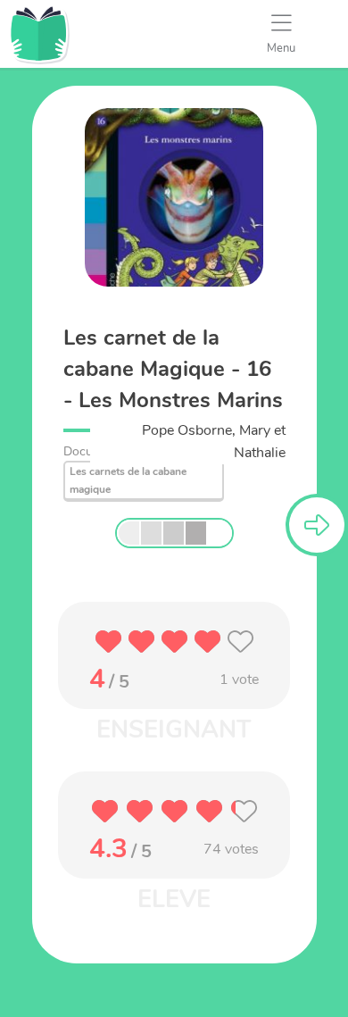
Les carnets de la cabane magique (128, 480)
